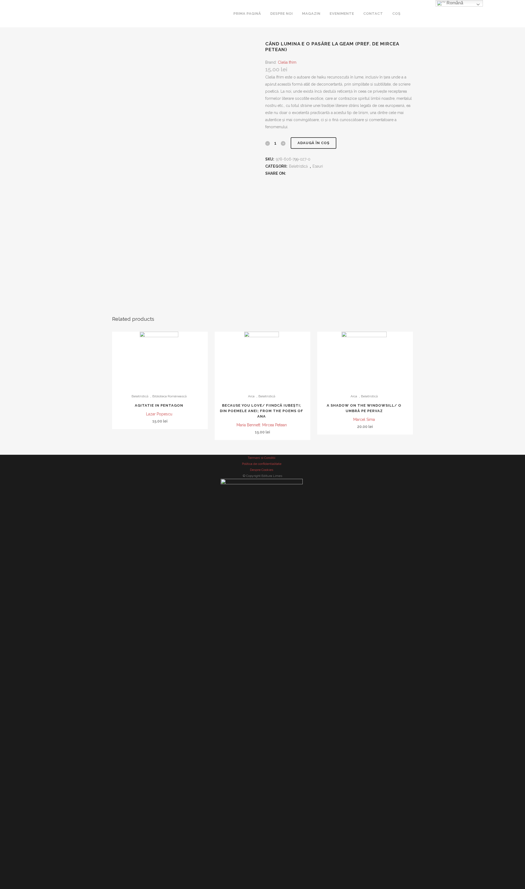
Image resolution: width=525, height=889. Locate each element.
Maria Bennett (248, 425)
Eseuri (318, 166)
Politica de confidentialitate (261, 464)
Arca (251, 396)
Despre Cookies (261, 470)
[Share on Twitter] (298, 173)
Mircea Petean (274, 425)
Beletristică (298, 166)
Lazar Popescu (159, 414)
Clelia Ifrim (287, 62)
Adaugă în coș (313, 143)
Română (454, 3)
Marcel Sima (364, 419)
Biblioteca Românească (169, 396)
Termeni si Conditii (261, 458)
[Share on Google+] (306, 173)
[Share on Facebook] (290, 173)
